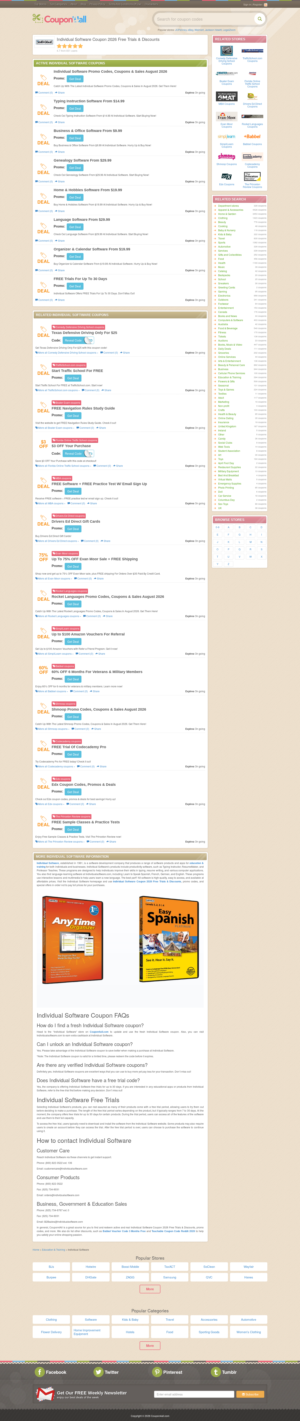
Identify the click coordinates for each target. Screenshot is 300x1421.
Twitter (112, 1372)
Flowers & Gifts (226, 381)
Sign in (247, 4)
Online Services (227, 356)
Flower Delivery (51, 1332)
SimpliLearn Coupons (226, 145)
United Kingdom (227, 426)
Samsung (169, 1277)
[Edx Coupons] (227, 176)
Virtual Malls (225, 479)
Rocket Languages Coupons (252, 125)
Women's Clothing (249, 1332)
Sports (221, 242)
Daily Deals (224, 348)
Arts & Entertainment (229, 361)
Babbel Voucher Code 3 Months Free (124, 1231)
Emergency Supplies (229, 483)
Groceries (223, 352)
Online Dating (225, 418)
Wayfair (249, 1266)
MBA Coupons (227, 103)
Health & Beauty (227, 414)
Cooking (223, 226)
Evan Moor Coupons (227, 125)
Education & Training (229, 377)
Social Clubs (225, 442)
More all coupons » (68, 352)
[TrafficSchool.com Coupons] (252, 50)
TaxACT (169, 1266)
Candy (222, 438)
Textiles (222, 393)
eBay (190, 29)
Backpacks (224, 275)
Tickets (222, 336)
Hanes (248, 1277)
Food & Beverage (228, 328)
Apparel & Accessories (230, 209)
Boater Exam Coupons (227, 82)
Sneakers (223, 283)
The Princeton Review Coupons (252, 185)
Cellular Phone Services (231, 373)
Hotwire (91, 1266)
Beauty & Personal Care (231, 365)
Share (61, 92)
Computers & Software (230, 320)
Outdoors (223, 299)
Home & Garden (227, 213)
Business (223, 369)
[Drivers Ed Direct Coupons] (252, 96)
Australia (223, 324)
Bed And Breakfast (228, 475)
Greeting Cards (226, 287)
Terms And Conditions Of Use (125, 4)
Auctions (223, 340)
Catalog (222, 271)
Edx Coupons (226, 184)
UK (220, 508)
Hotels (130, 1332)
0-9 (217, 527)
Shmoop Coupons (227, 164)
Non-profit (223, 405)
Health (222, 263)
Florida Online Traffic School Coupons (252, 83)
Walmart (199, 29)
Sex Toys (223, 504)
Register (257, 4)
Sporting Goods (209, 1332)
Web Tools (224, 446)
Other (221, 434)
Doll (220, 491)
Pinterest (172, 1372)
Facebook (56, 1372)
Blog (83, 4)
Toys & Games (226, 389)
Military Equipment (228, 471)
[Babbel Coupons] (252, 136)
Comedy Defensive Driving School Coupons (226, 60)
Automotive (224, 246)
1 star (59, 46)
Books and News (227, 316)
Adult (221, 397)
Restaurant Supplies (229, 467)
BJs (51, 1266)
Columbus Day (226, 499)
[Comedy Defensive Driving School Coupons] (227, 50)
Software (91, 1319)
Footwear (223, 303)
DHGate (90, 1277)
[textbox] (194, 1394)
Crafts (221, 410)
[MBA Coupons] (227, 96)
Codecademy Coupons (252, 165)
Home (36, 1249)
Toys (220, 459)
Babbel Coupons (252, 144)
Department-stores (228, 205)
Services (223, 250)
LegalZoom (229, 29)
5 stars (80, 46)
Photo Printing (226, 487)
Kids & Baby (225, 234)
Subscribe (252, 1394)
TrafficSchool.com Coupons (252, 59)
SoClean (209, 1266)
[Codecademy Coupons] (252, 156)
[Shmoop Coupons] (227, 156)
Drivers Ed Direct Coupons (252, 105)
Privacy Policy (97, 4)
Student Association (229, 450)
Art (219, 455)
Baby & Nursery (227, 230)
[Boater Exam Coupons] (227, 73)
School (222, 279)
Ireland (222, 430)
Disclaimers (151, 4)
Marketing (223, 401)
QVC (209, 1277)
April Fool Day (226, 463)
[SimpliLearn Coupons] (227, 136)
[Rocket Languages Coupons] (252, 116)
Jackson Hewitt (213, 29)
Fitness (222, 332)
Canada (222, 312)
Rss (265, 5)
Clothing (223, 218)
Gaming (222, 291)
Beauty (222, 222)
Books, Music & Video (230, 344)
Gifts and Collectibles (230, 254)
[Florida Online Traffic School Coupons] (252, 73)
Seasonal (223, 385)
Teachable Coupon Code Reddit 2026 (173, 1231)
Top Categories (58, 4)
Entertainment (226, 307)
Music (221, 267)
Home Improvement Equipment (87, 1332)
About (74, 4)
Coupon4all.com (99, 1032)
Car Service (224, 495)
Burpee (51, 1277)
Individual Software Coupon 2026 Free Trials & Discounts (147, 881)
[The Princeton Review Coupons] (252, 176)
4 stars (75, 46)
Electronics (224, 295)
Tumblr (229, 1372)
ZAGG (130, 1277)
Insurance (223, 422)
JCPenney (181, 29)
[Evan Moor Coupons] (227, 116)
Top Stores (40, 4)
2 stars (64, 46)
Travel (221, 238)
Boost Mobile (130, 1266)
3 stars (69, 46)
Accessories (209, 1319)
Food (221, 258)
